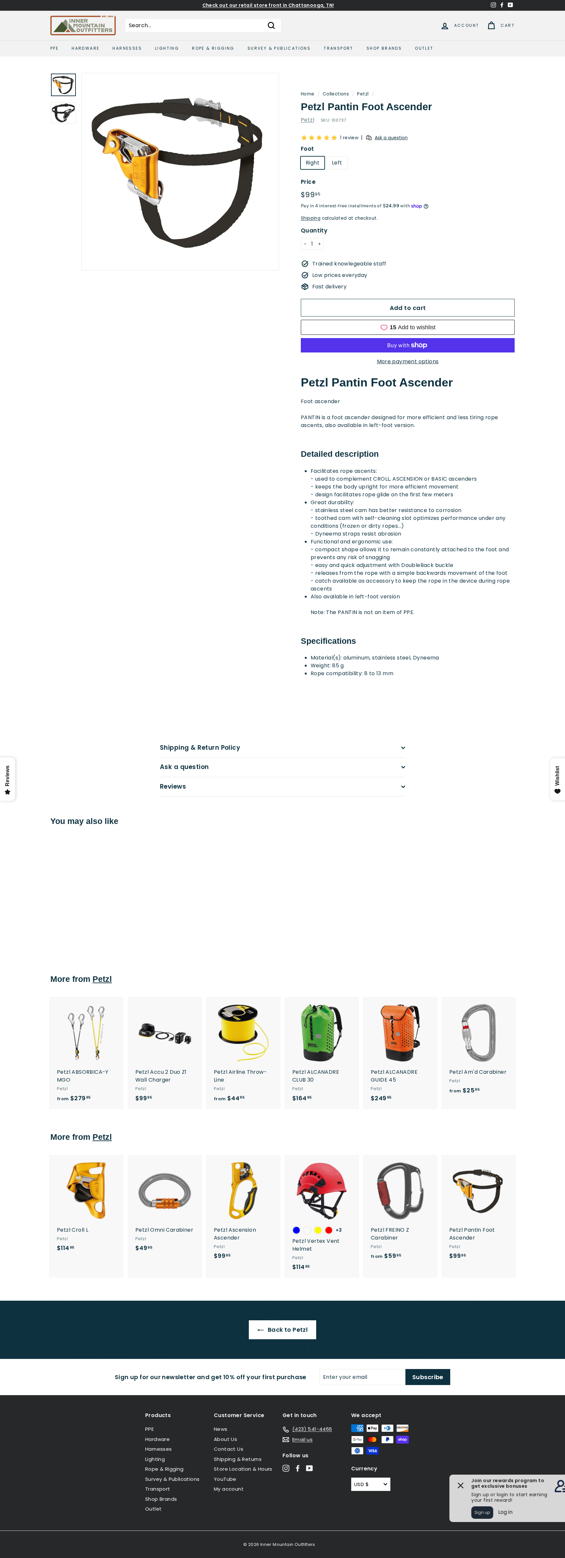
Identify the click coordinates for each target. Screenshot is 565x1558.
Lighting (167, 48)
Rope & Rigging (213, 48)
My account (229, 1488)
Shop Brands (384, 48)
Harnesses (127, 48)
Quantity (314, 230)
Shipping (310, 218)
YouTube (225, 1479)
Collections (336, 94)
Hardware (85, 48)
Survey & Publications (279, 48)
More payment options (408, 361)
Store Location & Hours (243, 1468)
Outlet (424, 48)
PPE (54, 48)
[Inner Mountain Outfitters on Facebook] (297, 1468)
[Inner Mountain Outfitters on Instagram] (285, 1468)
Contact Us (228, 1449)
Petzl (362, 94)
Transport (338, 48)
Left (337, 162)
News (221, 1429)
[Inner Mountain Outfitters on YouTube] (309, 1468)
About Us (225, 1439)
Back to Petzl (287, 1330)
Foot (307, 149)
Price (308, 182)
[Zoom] (180, 171)
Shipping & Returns (238, 1459)
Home (308, 94)
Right (312, 162)
